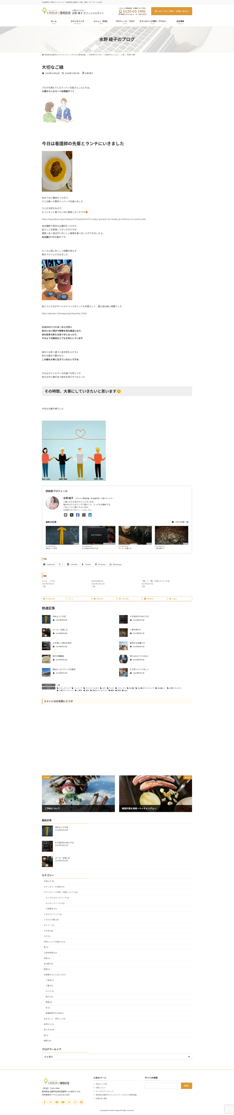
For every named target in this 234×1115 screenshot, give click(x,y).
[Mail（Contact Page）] (65, 515)
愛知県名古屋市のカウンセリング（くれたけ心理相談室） (117, 1095)
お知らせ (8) (49, 881)
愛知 (87, 690)
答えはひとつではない (139, 656)
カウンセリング (64, 688)
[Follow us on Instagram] (75, 1102)
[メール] (57, 1102)
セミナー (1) (49, 925)
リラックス (122, 688)
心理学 (79, 690)
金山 (126, 690)
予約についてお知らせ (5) (54, 941)
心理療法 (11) (51, 908)
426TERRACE (97, 581)
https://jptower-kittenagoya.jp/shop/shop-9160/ (64, 313)
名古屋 (131, 688)
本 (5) (48, 1007)
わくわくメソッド (109, 543)
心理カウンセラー (175, 688)
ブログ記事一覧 (181, 522)
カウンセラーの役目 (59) (54, 886)
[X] (71, 515)
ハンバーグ (78, 688)
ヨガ (103, 688)
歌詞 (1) (47, 969)
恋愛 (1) (47, 958)
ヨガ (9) (47, 936)
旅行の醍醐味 (58, 656)
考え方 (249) (49, 1029)
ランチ (111, 688)
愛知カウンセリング (99, 690)
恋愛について (100, 1088)
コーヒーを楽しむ (124, 548)
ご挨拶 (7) (50, 980)
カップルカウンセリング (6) (57, 898)
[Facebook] (77, 515)
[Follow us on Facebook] (44, 1102)
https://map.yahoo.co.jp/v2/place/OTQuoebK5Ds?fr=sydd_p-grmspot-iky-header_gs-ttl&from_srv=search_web (94, 219)
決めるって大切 (51, 548)
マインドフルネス (92, 688)
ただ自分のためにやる (90, 548)
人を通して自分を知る (62, 643)
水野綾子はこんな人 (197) (55, 974)
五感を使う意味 (101, 1098)
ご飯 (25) (49, 985)
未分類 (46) (48, 963)
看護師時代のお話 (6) (54, 1013)
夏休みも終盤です (137, 643)
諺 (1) (46, 1035)
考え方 (76, 543)
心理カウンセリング (66, 690)
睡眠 (112, 690)
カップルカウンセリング (105, 1091)
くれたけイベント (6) (52, 914)
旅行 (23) (49, 996)
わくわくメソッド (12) (55, 903)
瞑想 (119, 690)
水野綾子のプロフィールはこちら (77, 510)
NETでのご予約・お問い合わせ (173, 11)
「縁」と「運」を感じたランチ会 (155, 581)
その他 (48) (48, 930)
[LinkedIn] (90, 515)
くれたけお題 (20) (51, 919)
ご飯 (58, 685)
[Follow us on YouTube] (63, 1102)
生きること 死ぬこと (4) (54, 1018)
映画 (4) (49, 1002)
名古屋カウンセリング (146, 688)
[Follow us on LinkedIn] (81, 1102)
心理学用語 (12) (50, 953)
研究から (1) (49, 1024)
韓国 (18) (47, 1040)
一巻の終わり (160, 548)
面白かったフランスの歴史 (64, 669)
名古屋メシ (161, 688)
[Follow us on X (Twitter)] (50, 1102)
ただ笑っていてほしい (139, 669)
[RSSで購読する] (69, 1102)
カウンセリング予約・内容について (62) (61, 892)
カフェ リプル (48, 581)
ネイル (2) (50, 991)
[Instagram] (84, 515)
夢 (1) (46, 947)
